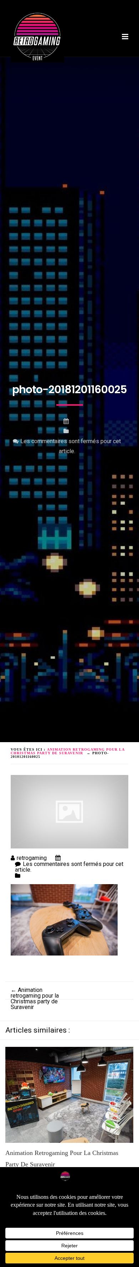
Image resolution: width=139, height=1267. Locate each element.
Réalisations (28, 69)
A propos (51, 58)
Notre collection (92, 64)
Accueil (22, 58)
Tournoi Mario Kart (37, 64)
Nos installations (95, 58)
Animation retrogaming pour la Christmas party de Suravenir (35, 998)
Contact (64, 69)
